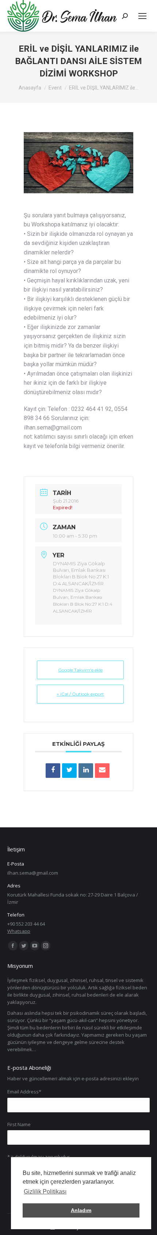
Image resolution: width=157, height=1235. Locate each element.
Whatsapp (18, 931)
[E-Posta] (102, 770)
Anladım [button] (81, 1210)
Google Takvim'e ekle (80, 670)
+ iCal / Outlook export (80, 694)
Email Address (24, 1091)
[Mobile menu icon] (142, 16)
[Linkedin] (85, 770)
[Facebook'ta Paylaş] (53, 770)
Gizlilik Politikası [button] (45, 1191)
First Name (19, 1124)
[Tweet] (69, 770)
